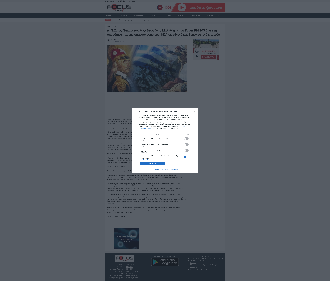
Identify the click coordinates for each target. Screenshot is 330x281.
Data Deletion (155, 169)
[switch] (186, 138)
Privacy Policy (174, 169)
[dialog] (165, 140)
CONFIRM (152, 163)
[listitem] (165, 135)
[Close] (194, 111)
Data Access (165, 169)
